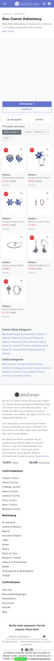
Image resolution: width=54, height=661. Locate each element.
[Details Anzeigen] (21, 155)
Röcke (24, 342)
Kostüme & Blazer (32, 338)
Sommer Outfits (10, 372)
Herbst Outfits (41, 368)
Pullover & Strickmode (34, 346)
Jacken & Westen (11, 527)
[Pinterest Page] (27, 650)
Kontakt (6, 608)
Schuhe (6, 354)
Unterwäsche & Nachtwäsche (27, 350)
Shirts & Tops (37, 342)
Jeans (5, 342)
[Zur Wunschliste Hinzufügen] (21, 149)
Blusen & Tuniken (11, 346)
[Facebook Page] (22, 650)
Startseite (7, 14)
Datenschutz (42, 456)
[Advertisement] (27, 66)
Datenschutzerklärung (41, 659)
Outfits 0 (27, 109)
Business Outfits (22, 376)
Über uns (7, 590)
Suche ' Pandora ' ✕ (36, 132)
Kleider (5, 350)
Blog (4, 612)
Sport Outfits (9, 505)
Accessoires (27, 334)
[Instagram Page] (31, 650)
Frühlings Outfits (21, 368)
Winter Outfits (10, 483)
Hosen (14, 342)
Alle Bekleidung (10, 334)
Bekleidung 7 (27, 104)
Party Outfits (29, 372)
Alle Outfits (8, 364)
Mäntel (16, 338)
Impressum (8, 603)
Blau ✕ (7, 138)
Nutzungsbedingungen (14, 594)
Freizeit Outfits (25, 364)
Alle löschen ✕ (11, 132)
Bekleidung (19, 14)
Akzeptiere (20, 659)
